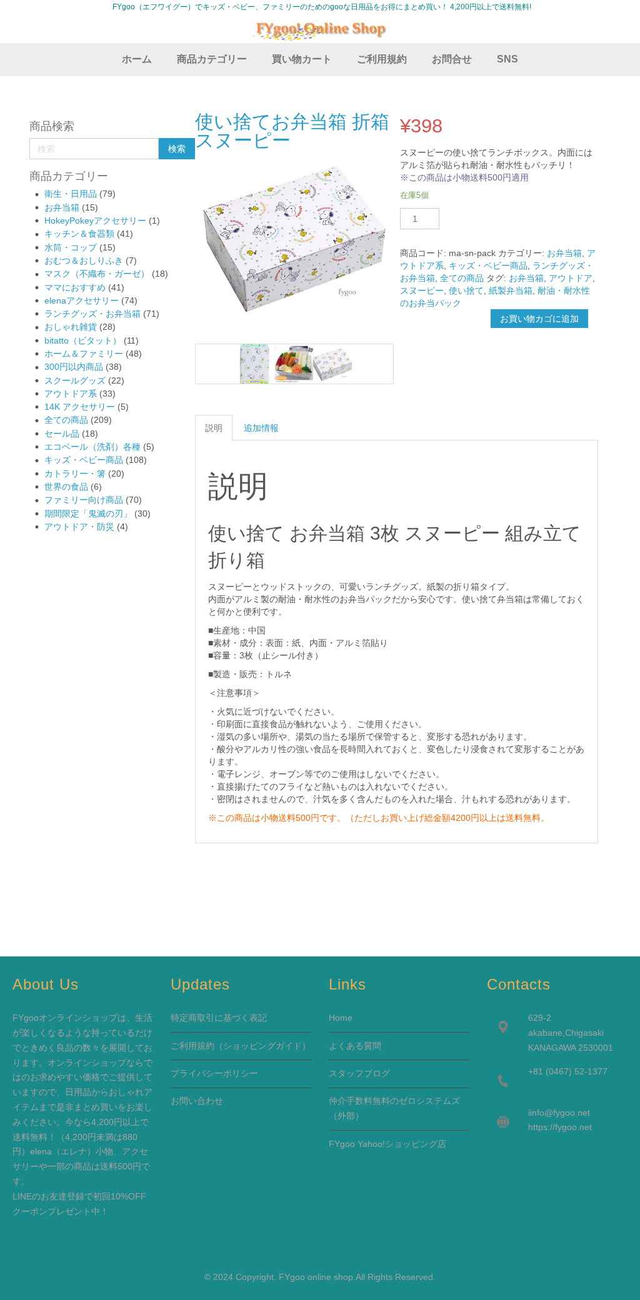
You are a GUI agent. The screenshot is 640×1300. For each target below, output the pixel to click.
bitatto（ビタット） (82, 340)
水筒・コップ (70, 247)
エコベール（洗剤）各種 (92, 447)
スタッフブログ (359, 1073)
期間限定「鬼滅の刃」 (88, 514)
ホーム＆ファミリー (83, 354)
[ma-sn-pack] (332, 363)
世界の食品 (66, 487)
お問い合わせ (197, 1101)
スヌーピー (422, 290)
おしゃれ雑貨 (70, 327)
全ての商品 (66, 420)
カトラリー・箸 (75, 474)
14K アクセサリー (79, 407)
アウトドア (570, 278)
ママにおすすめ (75, 287)
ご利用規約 (192, 1046)
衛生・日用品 (70, 194)
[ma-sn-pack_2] (254, 363)
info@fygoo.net (560, 1113)
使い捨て (466, 290)
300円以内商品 (73, 367)
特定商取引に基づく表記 (219, 1018)
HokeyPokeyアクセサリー (95, 221)
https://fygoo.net (560, 1127)
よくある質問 (355, 1046)
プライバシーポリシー (214, 1073)
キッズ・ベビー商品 (83, 460)
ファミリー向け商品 (83, 500)
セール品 (61, 434)
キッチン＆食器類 (79, 234)
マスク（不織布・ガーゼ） (96, 274)
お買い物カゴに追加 (539, 319)
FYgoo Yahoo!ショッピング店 (387, 1144)
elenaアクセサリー (81, 300)
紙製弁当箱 (510, 290)
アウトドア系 (70, 394)
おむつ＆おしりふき (83, 260)
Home (340, 1018)
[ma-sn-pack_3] (293, 363)
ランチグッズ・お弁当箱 (92, 314)
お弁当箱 (61, 207)
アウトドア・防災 (79, 527)
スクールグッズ (75, 380)
